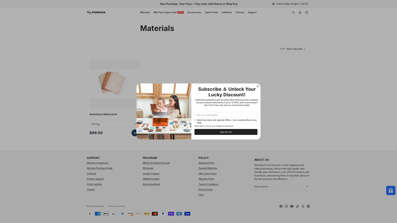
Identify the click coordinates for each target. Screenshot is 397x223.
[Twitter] (303, 206)
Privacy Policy (205, 189)
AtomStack (99, 206)
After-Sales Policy (207, 173)
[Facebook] (281, 206)
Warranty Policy (206, 178)
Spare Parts (211, 12)
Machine (145, 12)
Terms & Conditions (208, 184)
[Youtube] (292, 206)
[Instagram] (286, 206)
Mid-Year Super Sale (168, 12)
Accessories (194, 12)
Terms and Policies (116, 206)
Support (252, 12)
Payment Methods (207, 168)
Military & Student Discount (156, 163)
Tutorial (240, 12)
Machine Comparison (97, 163)
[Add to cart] (135, 132)
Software (227, 12)
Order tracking (94, 184)
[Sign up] (307, 186)
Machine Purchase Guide (99, 168)
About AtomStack (151, 184)
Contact (91, 189)
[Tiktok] (297, 206)
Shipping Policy (206, 163)
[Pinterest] (308, 206)
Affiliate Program (151, 178)
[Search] (293, 12)
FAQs (201, 195)
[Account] (300, 12)
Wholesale (148, 168)
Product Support (95, 178)
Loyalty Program (151, 173)
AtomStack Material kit (103, 114)
